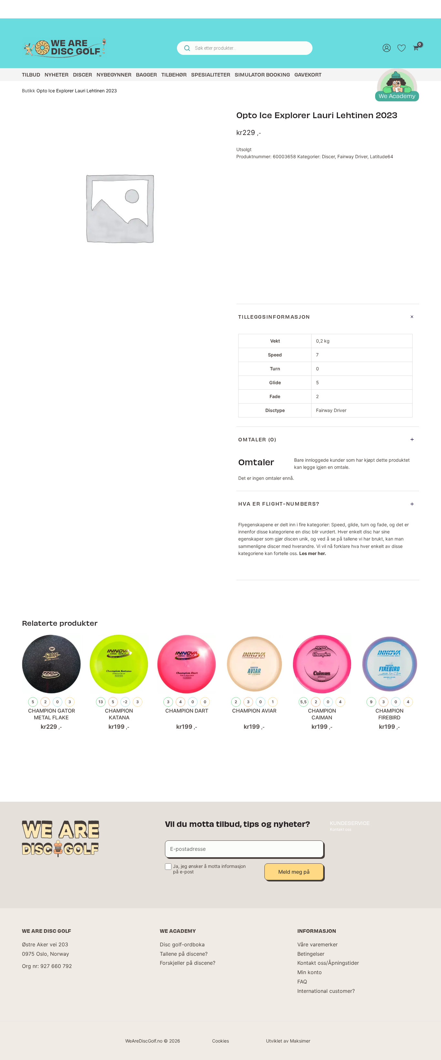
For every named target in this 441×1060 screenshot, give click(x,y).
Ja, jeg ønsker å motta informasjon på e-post (209, 868)
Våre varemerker (317, 944)
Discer (82, 74)
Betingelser (310, 954)
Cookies (220, 1041)
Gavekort (308, 74)
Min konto (309, 972)
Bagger (146, 74)
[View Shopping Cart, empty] (415, 48)
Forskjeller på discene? (187, 963)
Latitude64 (381, 156)
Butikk (28, 90)
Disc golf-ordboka (182, 944)
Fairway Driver (352, 156)
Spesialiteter (210, 74)
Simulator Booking (262, 74)
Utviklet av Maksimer (288, 1041)
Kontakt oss (340, 829)
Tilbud (31, 74)
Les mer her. (312, 553)
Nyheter (56, 74)
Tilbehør (174, 74)
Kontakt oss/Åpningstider (328, 963)
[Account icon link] (387, 48)
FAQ (302, 981)
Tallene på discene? (184, 954)
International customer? (326, 991)
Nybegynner (114, 74)
